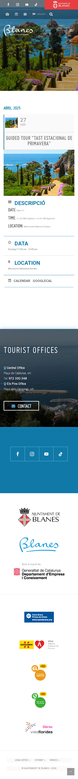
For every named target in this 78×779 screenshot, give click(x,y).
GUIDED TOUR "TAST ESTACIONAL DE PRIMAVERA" (39, 140)
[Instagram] (17, 4)
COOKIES (54, 760)
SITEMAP (39, 760)
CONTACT (24, 406)
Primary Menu (71, 30)
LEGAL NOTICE (21, 760)
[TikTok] (36, 4)
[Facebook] (8, 4)
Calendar (22, 281)
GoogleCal (42, 281)
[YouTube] (26, 4)
